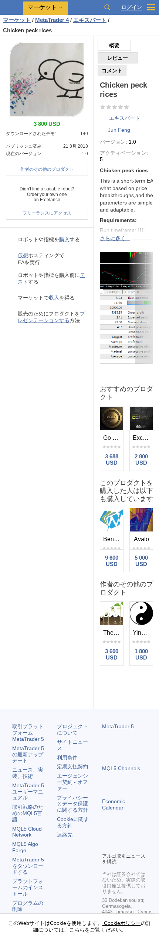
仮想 (23, 255)
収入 (54, 298)
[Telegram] (118, 834)
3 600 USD (111, 654)
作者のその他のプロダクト (47, 169)
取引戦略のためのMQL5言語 (27, 813)
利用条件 (67, 757)
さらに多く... (115, 238)
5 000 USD (141, 560)
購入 (64, 239)
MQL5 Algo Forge (25, 847)
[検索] (107, 7)
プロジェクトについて (72, 729)
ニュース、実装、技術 (27, 773)
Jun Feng (119, 130)
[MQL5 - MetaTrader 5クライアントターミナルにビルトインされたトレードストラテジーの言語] (11, 7)
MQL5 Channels (121, 768)
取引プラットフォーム (28, 732)
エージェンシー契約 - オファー (72, 782)
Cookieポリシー (121, 923)
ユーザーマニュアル (28, 791)
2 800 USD (141, 459)
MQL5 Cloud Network (27, 832)
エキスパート (124, 118)
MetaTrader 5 (118, 726)
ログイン (131, 7)
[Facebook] (106, 834)
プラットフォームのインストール (27, 887)
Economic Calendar (113, 804)
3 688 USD (111, 459)
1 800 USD (141, 654)
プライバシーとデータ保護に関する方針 (72, 804)
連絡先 (64, 835)
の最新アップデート (28, 754)
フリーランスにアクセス (47, 213)
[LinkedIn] (106, 845)
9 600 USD (111, 560)
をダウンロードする (28, 866)
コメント (112, 70)
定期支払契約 (72, 766)
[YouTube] (142, 834)
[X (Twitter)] (130, 834)
